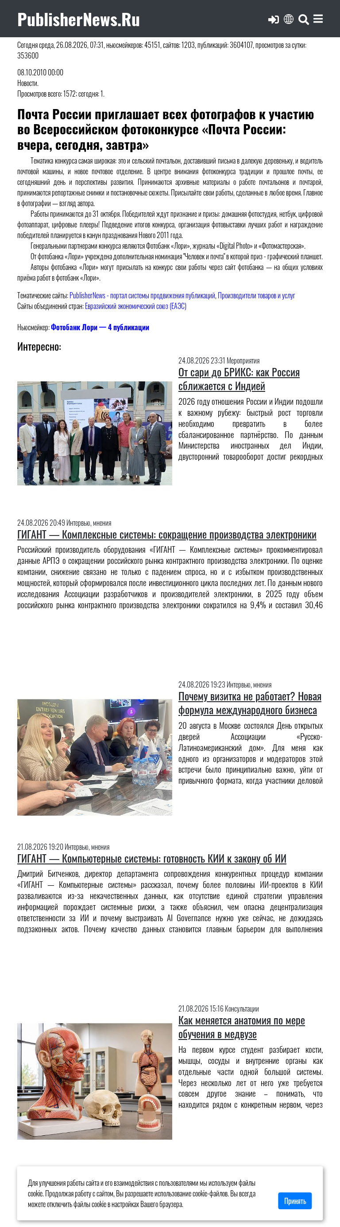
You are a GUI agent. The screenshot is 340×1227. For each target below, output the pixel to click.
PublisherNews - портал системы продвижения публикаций (142, 295)
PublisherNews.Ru (78, 18)
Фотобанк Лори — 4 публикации (100, 327)
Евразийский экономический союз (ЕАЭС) (135, 306)
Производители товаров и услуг (256, 295)
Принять (295, 1201)
